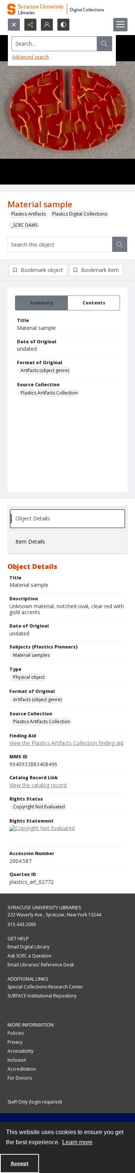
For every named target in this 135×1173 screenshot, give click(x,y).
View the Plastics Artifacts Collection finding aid (66, 742)
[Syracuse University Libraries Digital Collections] (68, 9)
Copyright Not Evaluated (39, 807)
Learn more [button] (77, 1142)
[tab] (41, 303)
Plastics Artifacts (28, 214)
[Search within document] (119, 244)
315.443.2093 (22, 924)
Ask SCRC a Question (29, 956)
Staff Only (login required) (35, 1102)
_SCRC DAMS (24, 225)
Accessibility (20, 1051)
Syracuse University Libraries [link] (44, 907)
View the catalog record (38, 785)
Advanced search (30, 57)
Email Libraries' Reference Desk (41, 965)
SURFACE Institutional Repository (42, 996)
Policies (16, 1033)
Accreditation (22, 1069)
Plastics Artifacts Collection (49, 393)
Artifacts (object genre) (45, 370)
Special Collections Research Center (45, 987)
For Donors (20, 1078)
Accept (19, 1163)
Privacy (15, 1042)
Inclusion (17, 1060)
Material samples (31, 655)
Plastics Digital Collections (79, 214)
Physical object (29, 677)
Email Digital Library (29, 947)
